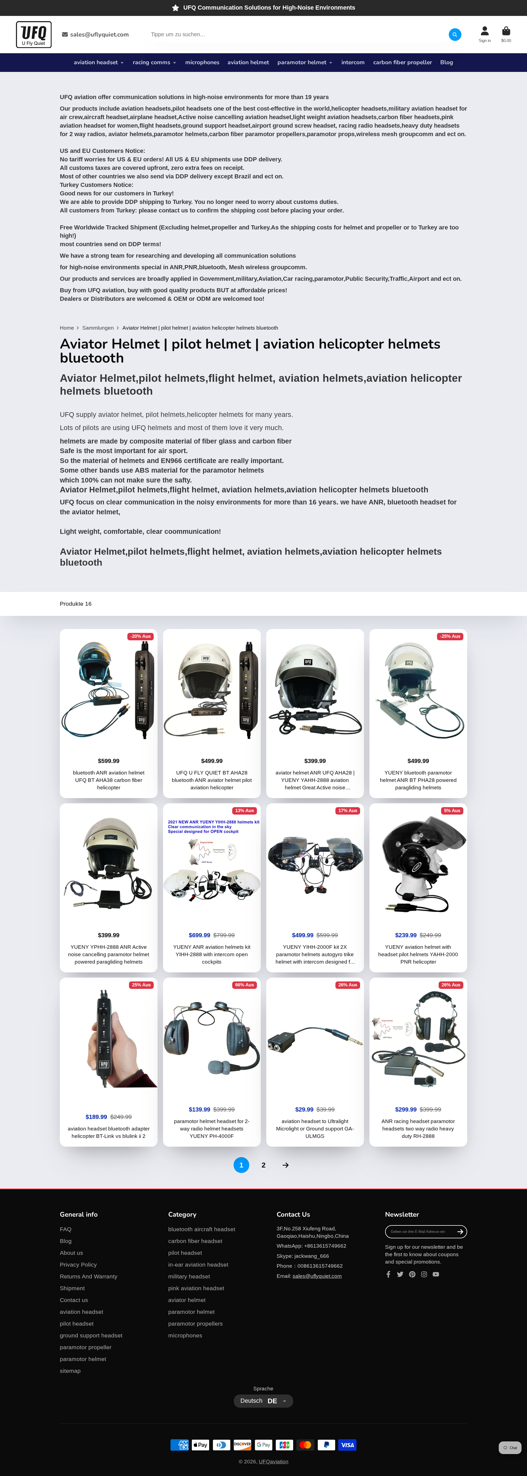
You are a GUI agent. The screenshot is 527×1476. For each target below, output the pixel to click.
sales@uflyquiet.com (99, 34)
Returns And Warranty (88, 1276)
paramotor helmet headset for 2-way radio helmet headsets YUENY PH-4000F (212, 1062)
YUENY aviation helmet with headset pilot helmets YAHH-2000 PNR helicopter (418, 887)
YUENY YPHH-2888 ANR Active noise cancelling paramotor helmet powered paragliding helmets (109, 887)
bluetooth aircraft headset (201, 1229)
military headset (189, 1276)
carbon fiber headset (195, 1241)
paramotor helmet (301, 62)
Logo (34, 34)
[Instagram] (424, 1274)
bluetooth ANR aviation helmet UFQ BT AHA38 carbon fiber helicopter (109, 713)
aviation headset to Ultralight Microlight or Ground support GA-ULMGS (315, 1062)
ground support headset (91, 1335)
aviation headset (96, 62)
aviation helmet (248, 62)
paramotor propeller (85, 1347)
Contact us (74, 1300)
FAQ (65, 1229)
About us (71, 1253)
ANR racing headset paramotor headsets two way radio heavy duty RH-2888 (418, 1062)
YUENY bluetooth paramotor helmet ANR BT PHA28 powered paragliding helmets (418, 713)
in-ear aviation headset (198, 1264)
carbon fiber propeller (402, 62)
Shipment (72, 1288)
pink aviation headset (196, 1288)
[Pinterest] (412, 1274)
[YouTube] (436, 1274)
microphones (202, 62)
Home (67, 328)
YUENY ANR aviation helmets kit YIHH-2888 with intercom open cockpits (212, 887)
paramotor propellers (195, 1323)
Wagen (506, 34)
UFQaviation (273, 1461)
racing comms (151, 62)
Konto (485, 34)
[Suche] (455, 34)
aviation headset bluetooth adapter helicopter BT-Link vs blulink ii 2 (109, 1062)
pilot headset (77, 1323)
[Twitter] (400, 1274)
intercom (353, 62)
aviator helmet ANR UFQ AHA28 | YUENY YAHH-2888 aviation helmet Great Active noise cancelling (315, 713)
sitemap (70, 1371)
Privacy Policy (78, 1264)
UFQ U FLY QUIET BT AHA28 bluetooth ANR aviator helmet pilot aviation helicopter (212, 713)
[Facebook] (388, 1274)
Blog (446, 62)
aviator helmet (187, 1300)
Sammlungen (98, 328)
